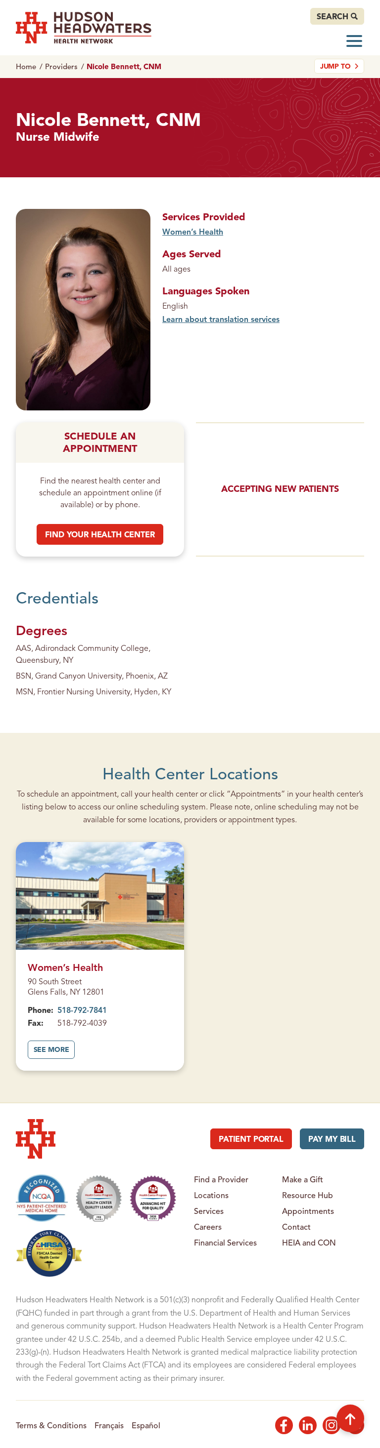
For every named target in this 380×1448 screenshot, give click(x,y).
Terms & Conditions (51, 1425)
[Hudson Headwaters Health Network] (83, 27)
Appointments (308, 1211)
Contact (296, 1227)
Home (26, 66)
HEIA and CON (309, 1243)
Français (109, 1425)
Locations (211, 1195)
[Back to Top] (350, 1418)
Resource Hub (307, 1195)
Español (146, 1425)
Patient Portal (251, 1139)
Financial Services (225, 1243)
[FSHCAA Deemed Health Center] (49, 1253)
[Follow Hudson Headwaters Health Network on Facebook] (284, 1425)
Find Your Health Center (99, 534)
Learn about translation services (221, 319)
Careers (208, 1227)
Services (209, 1211)
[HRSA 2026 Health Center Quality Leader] (99, 1198)
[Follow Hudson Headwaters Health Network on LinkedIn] (308, 1425)
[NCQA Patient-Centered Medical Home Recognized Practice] (42, 1198)
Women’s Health (192, 232)
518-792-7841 (82, 1010)
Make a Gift (302, 1179)
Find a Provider (221, 1179)
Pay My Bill (332, 1139)
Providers (61, 66)
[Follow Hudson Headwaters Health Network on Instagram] (331, 1425)
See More (54, 1052)
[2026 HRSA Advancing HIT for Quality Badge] (153, 1198)
